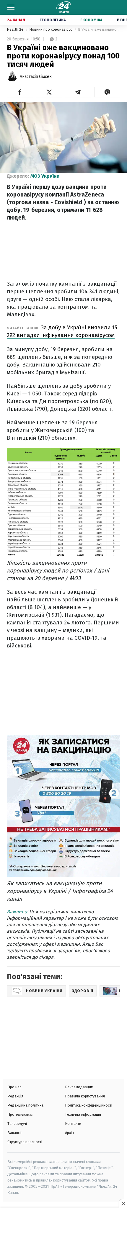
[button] (20, 92)
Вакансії (14, 1132)
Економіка (91, 20)
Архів (69, 1132)
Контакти (73, 1123)
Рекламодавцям (79, 1087)
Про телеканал (20, 1114)
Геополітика (53, 20)
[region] (63, 1223)
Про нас (14, 1087)
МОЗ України (45, 176)
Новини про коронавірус (51, 29)
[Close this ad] (123, 1203)
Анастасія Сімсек (36, 76)
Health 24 (15, 29)
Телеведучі (17, 1123)
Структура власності (24, 1142)
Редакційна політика (25, 1105)
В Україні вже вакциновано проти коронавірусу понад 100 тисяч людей (99, 29)
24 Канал (16, 20)
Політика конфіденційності (88, 1105)
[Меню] (10, 7)
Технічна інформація (83, 1114)
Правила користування (85, 1096)
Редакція (15, 1096)
